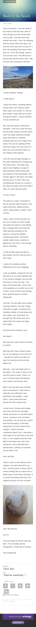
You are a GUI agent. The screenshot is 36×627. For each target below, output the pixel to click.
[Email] (27, 585)
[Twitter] (12, 585)
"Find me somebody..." (14, 575)
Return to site (10, 1)
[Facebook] (5, 585)
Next (4, 572)
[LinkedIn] (20, 585)
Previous (5, 566)
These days (8, 568)
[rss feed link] (6, 591)
